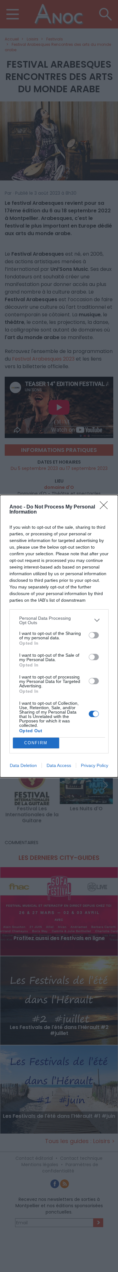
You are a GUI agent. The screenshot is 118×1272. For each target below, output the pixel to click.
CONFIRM (36, 742)
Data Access (59, 765)
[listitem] (59, 620)
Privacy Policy (94, 765)
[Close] (106, 507)
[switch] (94, 635)
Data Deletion (23, 765)
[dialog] (59, 636)
